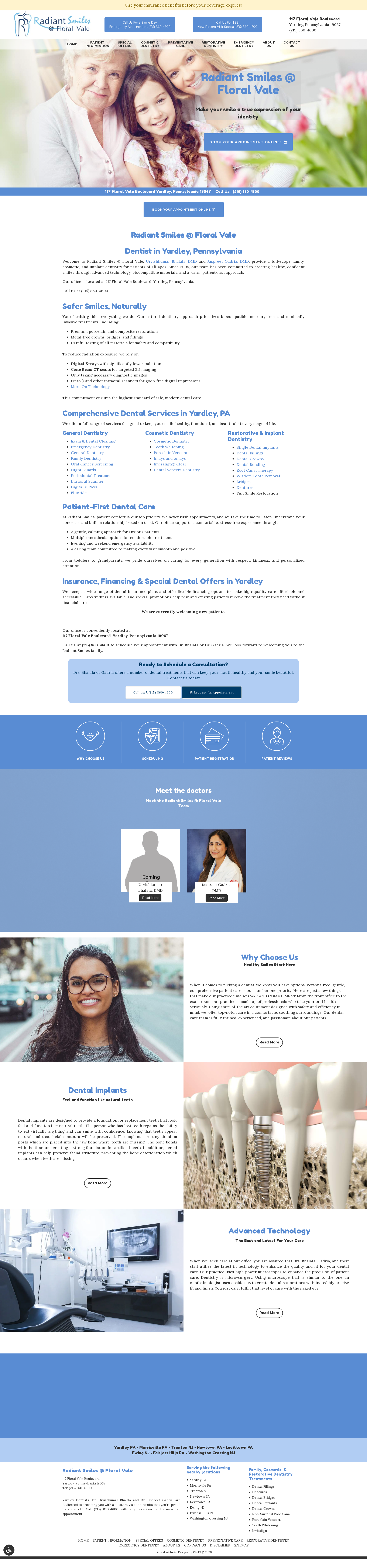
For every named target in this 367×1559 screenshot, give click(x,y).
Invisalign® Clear (170, 464)
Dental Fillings (250, 453)
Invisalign (259, 1531)
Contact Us (195, 1545)
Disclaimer (220, 1545)
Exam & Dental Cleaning (93, 441)
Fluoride (79, 492)
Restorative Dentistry (268, 1540)
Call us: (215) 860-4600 (153, 692)
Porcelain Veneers (170, 452)
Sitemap (241, 1545)
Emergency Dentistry (90, 446)
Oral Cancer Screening (92, 464)
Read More (151, 898)
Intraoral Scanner (87, 481)
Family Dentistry (86, 458)
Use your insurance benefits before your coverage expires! (183, 5)
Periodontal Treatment (92, 475)
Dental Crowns (250, 458)
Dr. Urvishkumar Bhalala (111, 1500)
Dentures (245, 487)
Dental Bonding (251, 464)
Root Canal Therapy (255, 470)
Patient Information (112, 1540)
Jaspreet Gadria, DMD (228, 261)
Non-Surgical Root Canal (271, 1514)
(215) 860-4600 (302, 30)
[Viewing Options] (9, 1550)
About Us (171, 1545)
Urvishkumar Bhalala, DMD (171, 261)
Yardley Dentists (75, 1500)
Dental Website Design (171, 1552)
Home (72, 44)
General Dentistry (87, 452)
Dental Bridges (263, 1498)
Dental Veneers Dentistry (177, 469)
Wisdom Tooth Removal (258, 476)
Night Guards (83, 469)
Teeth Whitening (265, 1525)
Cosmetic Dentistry (171, 441)
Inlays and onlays (170, 458)
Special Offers (149, 1540)
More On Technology (90, 386)
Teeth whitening (169, 446)
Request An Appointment (213, 692)
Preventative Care (225, 1540)
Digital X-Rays (84, 487)
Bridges (244, 481)
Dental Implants (264, 1503)
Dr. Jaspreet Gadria (156, 1500)
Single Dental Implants (258, 447)
